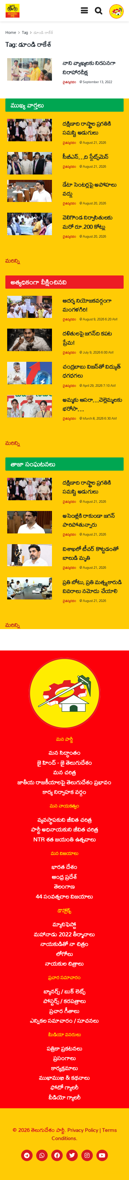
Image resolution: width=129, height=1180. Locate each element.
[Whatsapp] (42, 1155)
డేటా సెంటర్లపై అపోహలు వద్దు (90, 188)
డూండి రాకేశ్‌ (43, 32)
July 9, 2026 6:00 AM (98, 352)
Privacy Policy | (84, 1130)
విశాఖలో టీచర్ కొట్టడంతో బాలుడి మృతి (90, 553)
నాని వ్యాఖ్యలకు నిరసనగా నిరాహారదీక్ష (89, 67)
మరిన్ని (12, 260)
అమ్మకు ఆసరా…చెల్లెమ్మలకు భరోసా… (92, 404)
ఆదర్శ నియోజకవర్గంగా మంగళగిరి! (87, 304)
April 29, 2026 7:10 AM (99, 385)
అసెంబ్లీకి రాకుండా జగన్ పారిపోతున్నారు (89, 520)
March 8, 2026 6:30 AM (100, 418)
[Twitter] (72, 1155)
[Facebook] (57, 1155)
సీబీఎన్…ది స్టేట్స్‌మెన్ (86, 156)
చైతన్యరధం (69, 82)
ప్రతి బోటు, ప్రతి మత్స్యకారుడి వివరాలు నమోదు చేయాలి (92, 586)
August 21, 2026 (94, 142)
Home (10, 32)
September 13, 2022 (97, 82)
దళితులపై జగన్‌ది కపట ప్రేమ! (87, 337)
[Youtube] (102, 1155)
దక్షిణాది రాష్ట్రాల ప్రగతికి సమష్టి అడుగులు (87, 127)
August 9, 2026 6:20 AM (100, 319)
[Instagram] (87, 1155)
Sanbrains (114, 1172)
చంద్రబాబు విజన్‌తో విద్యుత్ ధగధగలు (91, 370)
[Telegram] (27, 1155)
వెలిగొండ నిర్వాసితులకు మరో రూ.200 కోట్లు (88, 221)
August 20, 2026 (94, 203)
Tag (25, 32)
